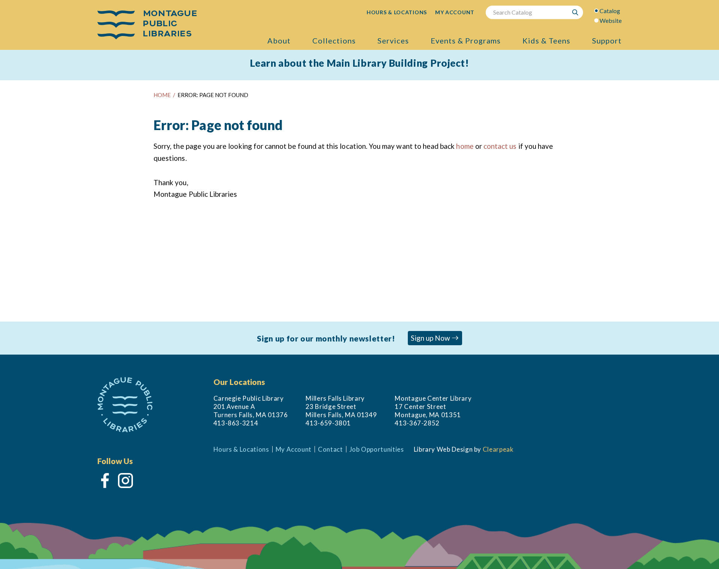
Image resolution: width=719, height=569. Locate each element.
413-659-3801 (328, 423)
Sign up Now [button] (431, 338)
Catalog (610, 10)
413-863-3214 (235, 423)
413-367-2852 (417, 423)
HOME (162, 94)
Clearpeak (498, 449)
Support (607, 40)
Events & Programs (466, 40)
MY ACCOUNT (454, 12)
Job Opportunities (376, 449)
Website (611, 20)
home (464, 146)
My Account (294, 449)
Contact (330, 449)
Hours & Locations (241, 449)
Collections (334, 40)
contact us (500, 146)
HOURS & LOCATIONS (397, 12)
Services (393, 40)
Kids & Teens (546, 40)
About (279, 40)
